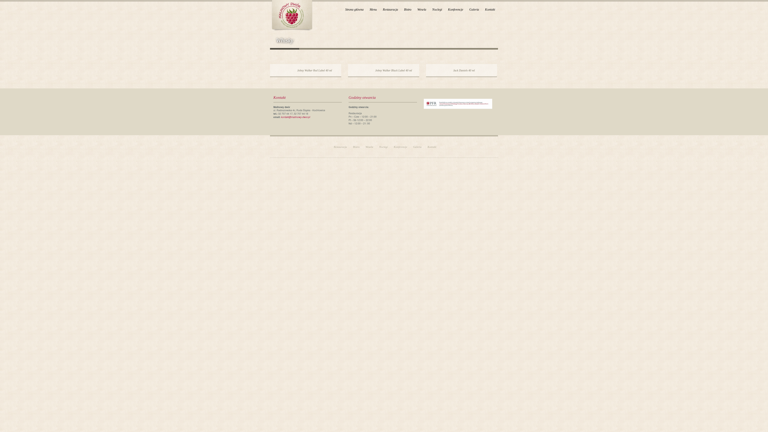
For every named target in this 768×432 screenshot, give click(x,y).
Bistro (407, 9)
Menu (373, 9)
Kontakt (490, 9)
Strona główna (354, 9)
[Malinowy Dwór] (292, 14)
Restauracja (390, 9)
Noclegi (437, 9)
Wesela (421, 9)
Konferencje (455, 9)
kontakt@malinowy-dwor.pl (295, 117)
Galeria (474, 9)
